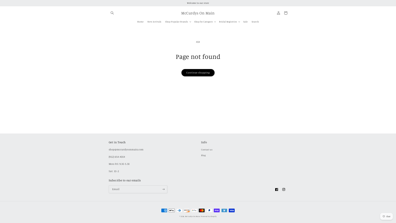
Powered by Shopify (209, 216)
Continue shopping (198, 72)
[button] (112, 13)
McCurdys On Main (192, 216)
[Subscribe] (163, 189)
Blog (203, 155)
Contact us (206, 149)
